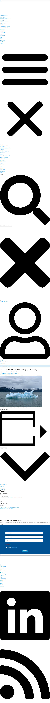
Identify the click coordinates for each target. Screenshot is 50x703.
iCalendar (2, 486)
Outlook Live (2, 489)
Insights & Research (4, 21)
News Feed (2, 40)
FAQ (1, 37)
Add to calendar (3, 448)
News (1, 38)
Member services (3, 15)
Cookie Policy (3, 571)
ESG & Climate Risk (18, 498)
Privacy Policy (14, 547)
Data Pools (2, 17)
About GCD (2, 29)
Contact (1, 43)
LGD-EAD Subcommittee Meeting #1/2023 (9, 373)
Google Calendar (3, 484)
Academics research (4, 28)
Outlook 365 (2, 488)
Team (1, 34)
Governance (2, 35)
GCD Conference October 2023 (7, 374)
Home (1, 564)
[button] (25, 94)
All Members (10, 498)
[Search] (0, 300)
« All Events (2, 363)
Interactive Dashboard (5, 26)
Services (2, 20)
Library (1, 24)
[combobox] (6, 226)
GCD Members (3, 32)
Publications (2, 23)
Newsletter (2, 41)
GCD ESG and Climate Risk (5, 18)
